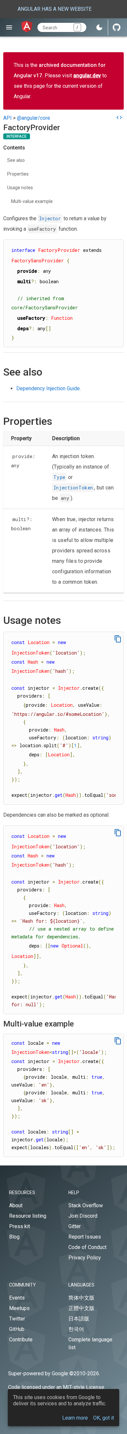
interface (17, 136)
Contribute (21, 1339)
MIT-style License (83, 1387)
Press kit (19, 1226)
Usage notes (20, 187)
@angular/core (33, 118)
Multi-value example (32, 201)
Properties (18, 174)
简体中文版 (81, 1298)
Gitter (74, 1226)
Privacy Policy (84, 1258)
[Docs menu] (9, 27)
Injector (50, 218)
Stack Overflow (85, 1205)
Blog (14, 1237)
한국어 (76, 1329)
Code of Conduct (87, 1247)
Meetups (19, 1308)
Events (17, 1298)
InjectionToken (73, 488)
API (7, 118)
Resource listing (27, 1216)
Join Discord (82, 1216)
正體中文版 (81, 1308)
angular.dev (87, 75)
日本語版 (78, 1319)
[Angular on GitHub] (116, 27)
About (15, 1205)
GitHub (16, 1329)
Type (59, 477)
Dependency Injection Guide (48, 388)
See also (16, 160)
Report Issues (84, 1237)
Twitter (17, 1319)
